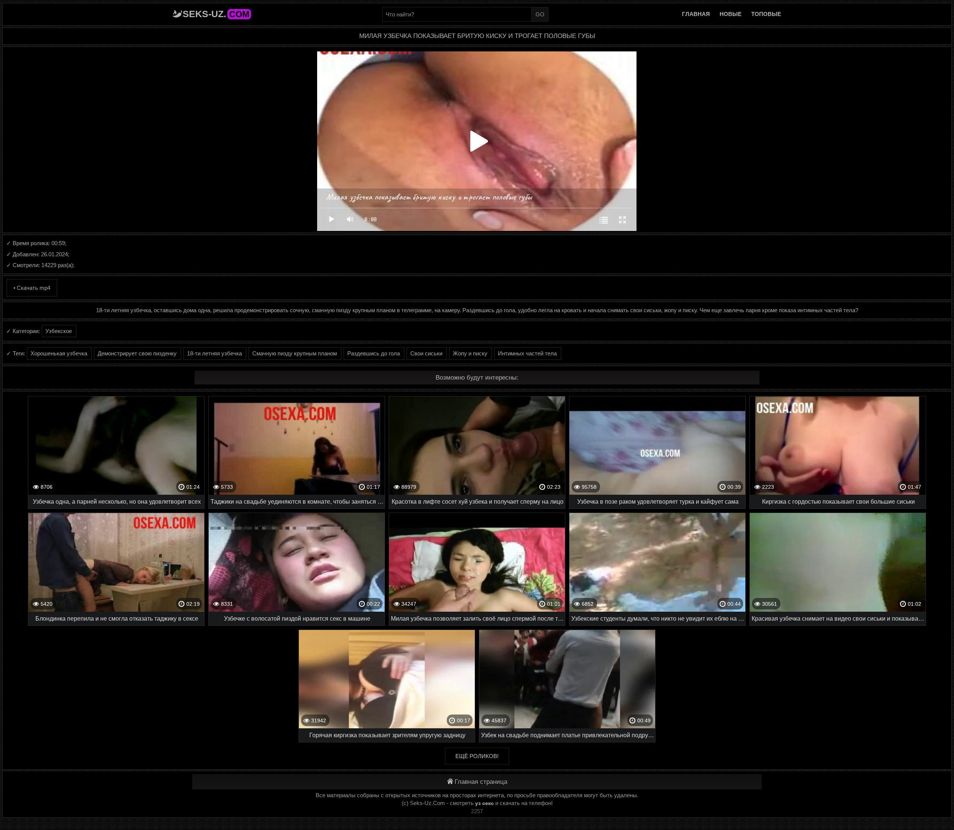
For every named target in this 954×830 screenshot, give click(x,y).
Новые (731, 14)
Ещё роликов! (477, 756)
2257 (477, 811)
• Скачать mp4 (31, 288)
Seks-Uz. (216, 14)
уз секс (484, 803)
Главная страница (481, 781)
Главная (696, 14)
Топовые (766, 14)
